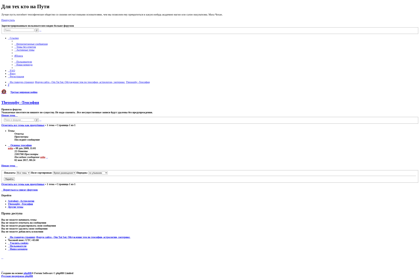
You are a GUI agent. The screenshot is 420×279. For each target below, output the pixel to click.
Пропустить (8, 20)
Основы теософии (21, 145)
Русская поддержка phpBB (17, 276)
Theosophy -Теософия (20, 102)
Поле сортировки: (42, 172)
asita (10, 148)
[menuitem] (31, 44)
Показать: (10, 172)
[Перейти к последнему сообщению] (47, 157)
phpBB (28, 273)
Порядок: (82, 172)
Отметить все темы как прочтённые (22, 125)
